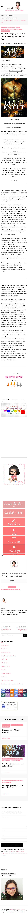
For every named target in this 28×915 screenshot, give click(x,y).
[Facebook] (17, 580)
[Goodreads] (13, 580)
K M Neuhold (5, 663)
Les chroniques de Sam (16, 29)
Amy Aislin (4, 649)
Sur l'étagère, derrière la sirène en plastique (13, 910)
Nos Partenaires (6, 31)
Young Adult (6, 726)
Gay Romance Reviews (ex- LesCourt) (10, 27)
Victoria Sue (16, 589)
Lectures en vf (6, 725)
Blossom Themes (9, 912)
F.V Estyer (4, 659)
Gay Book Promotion (7, 680)
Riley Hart (4, 670)
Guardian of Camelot (7, 589)
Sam (4, 43)
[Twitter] (15, 580)
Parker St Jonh (5, 666)
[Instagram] (11, 580)
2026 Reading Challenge (9, 702)
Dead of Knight (12, 587)
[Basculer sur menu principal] (2, 6)
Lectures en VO (5, 29)
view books (15, 709)
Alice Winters (5, 645)
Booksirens (4, 677)
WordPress (21, 912)
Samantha (7, 704)
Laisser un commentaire (20, 43)
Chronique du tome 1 (15, 71)
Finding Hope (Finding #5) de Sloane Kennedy (12, 787)
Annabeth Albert (6, 652)
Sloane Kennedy (6, 673)
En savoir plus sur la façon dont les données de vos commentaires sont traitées (14, 854)
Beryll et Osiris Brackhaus (8, 656)
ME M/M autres (6, 760)
